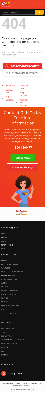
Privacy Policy (7, 336)
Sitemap (4, 355)
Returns (4, 351)
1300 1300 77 (22, 147)
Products (5, 237)
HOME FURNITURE (8, 275)
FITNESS (4, 309)
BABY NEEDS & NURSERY (10, 305)
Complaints (6, 347)
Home (3, 234)
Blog (3, 249)
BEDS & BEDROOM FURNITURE (12, 272)
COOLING (4, 302)
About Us (5, 241)
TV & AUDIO (5, 268)
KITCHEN (4, 287)
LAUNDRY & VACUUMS (9, 290)
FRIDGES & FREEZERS (9, 279)
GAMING (4, 283)
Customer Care (7, 328)
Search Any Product (22, 66)
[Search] (39, 12)
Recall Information (9, 343)
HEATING (4, 298)
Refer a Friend (7, 245)
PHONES (4, 260)
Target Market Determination (13, 340)
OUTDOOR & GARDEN (9, 294)
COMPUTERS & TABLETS (10, 264)
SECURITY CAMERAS (8, 313)
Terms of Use (6, 332)
